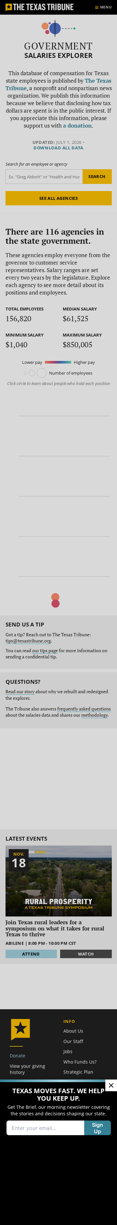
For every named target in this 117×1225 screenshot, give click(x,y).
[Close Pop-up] (111, 1085)
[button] (58, 612)
